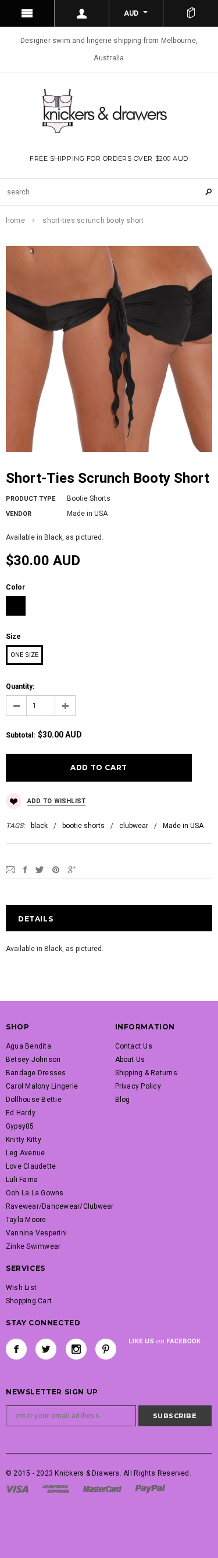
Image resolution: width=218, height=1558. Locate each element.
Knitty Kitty (23, 1140)
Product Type (30, 499)
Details (35, 918)
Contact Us (133, 1046)
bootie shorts (83, 826)
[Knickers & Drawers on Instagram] (76, 1349)
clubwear (133, 826)
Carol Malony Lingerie (42, 1086)
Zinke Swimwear (33, 1246)
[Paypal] (150, 1488)
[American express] (55, 1488)
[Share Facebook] (25, 869)
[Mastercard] (102, 1488)
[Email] (10, 869)
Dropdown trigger (82, 13)
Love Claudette (31, 1166)
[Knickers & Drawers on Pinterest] (105, 1349)
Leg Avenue (25, 1153)
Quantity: (20, 686)
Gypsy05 (20, 1126)
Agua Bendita (28, 1046)
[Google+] (72, 869)
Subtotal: (20, 735)
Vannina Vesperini (36, 1233)
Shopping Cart (29, 1301)
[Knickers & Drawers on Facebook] (16, 1349)
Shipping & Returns (146, 1073)
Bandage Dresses (36, 1073)
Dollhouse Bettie (34, 1100)
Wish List (21, 1288)
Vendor (18, 514)
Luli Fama (22, 1180)
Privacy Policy (138, 1086)
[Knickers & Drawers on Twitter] (45, 1349)
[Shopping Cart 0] (190, 13)
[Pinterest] (55, 869)
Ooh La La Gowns (35, 1193)
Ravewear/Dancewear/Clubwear (59, 1206)
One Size (24, 655)
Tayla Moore (26, 1220)
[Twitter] (39, 869)
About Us (130, 1059)
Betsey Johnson (33, 1059)
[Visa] (17, 1488)
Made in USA (183, 826)
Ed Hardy (20, 1113)
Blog (122, 1100)
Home (15, 220)
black (39, 826)
